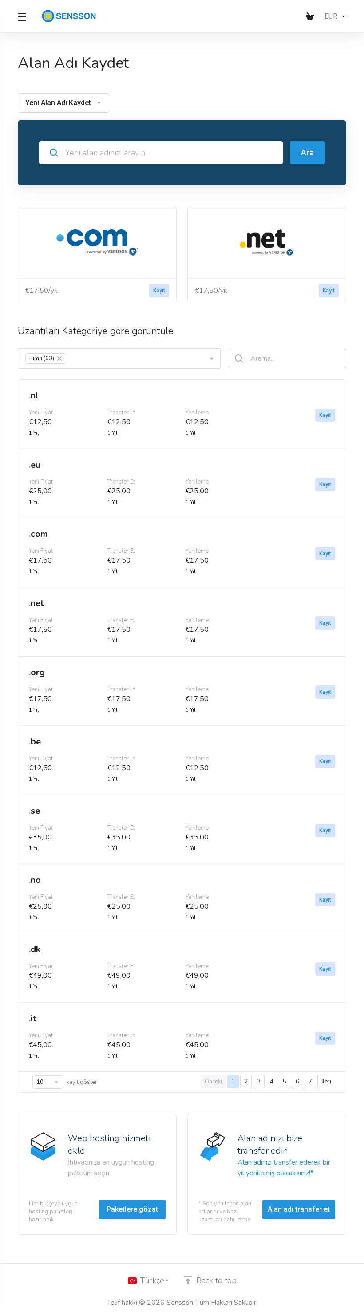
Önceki (213, 1082)
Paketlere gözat (132, 1209)
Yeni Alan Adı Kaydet (58, 102)
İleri (326, 1082)
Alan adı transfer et (299, 1209)
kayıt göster (82, 1082)
